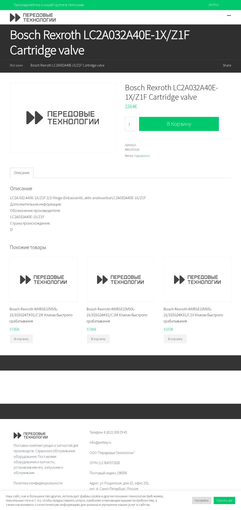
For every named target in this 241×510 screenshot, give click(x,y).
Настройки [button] (202, 500)
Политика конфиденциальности (38, 483)
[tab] (21, 173)
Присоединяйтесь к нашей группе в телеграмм (49, 5)
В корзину (179, 123)
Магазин (16, 65)
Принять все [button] (224, 500)
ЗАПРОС (214, 5)
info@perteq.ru (100, 442)
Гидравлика (141, 156)
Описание (21, 172)
